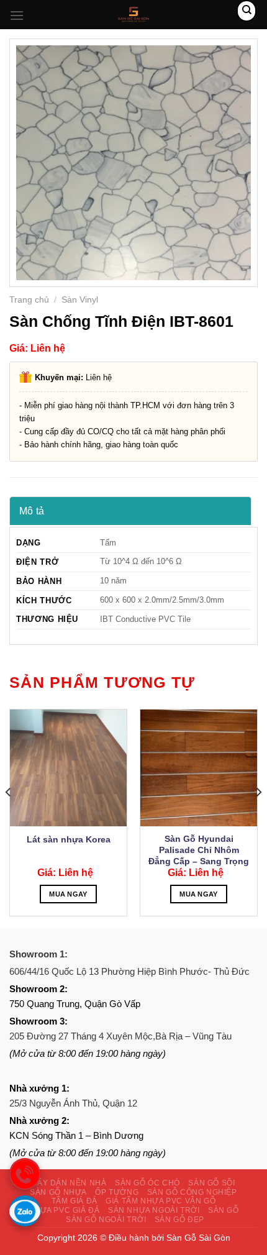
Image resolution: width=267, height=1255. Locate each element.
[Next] (258, 817)
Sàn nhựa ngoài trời (154, 1210)
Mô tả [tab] (32, 511)
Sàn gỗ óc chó (147, 1183)
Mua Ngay (68, 894)
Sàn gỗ (223, 1210)
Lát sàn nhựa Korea (69, 839)
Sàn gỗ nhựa (58, 1192)
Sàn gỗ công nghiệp (192, 1192)
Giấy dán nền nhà (68, 1183)
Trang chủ (29, 299)
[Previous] (8, 817)
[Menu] (16, 15)
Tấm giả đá (74, 1201)
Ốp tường (116, 1192)
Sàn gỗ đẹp (179, 1219)
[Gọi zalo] (24, 1210)
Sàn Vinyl (79, 299)
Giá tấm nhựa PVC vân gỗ (160, 1201)
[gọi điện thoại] (24, 1173)
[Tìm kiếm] (246, 11)
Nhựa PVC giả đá (63, 1210)
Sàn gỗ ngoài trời (106, 1219)
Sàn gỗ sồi (211, 1183)
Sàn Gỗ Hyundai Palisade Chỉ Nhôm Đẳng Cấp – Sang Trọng (198, 849)
